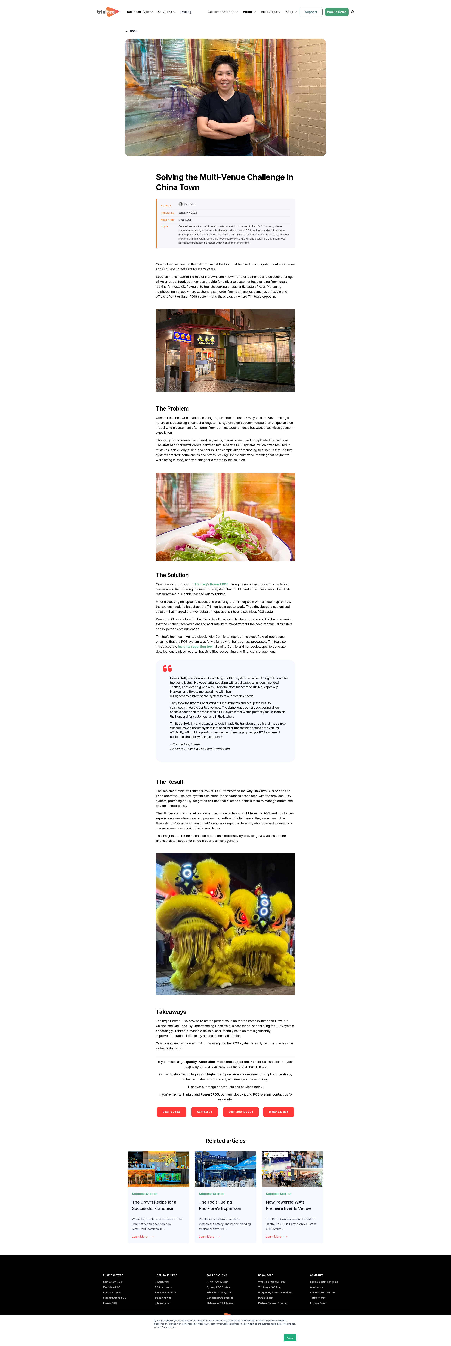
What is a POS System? (271, 1281)
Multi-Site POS (111, 1287)
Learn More (139, 1236)
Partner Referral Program (273, 1303)
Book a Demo (337, 12)
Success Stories (144, 1194)
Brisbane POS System (219, 1292)
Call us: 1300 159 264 (323, 1292)
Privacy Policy (318, 1303)
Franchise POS (112, 1292)
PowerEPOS (162, 1281)
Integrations (162, 1303)
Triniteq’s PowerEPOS (211, 584)
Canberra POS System (220, 1297)
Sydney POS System (219, 1287)
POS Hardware (163, 1287)
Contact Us (204, 1112)
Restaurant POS (112, 1281)
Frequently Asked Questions (275, 1292)
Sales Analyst (163, 1297)
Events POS (110, 1303)
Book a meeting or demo (324, 1281)
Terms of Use (318, 1297)
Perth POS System (217, 1281)
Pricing (186, 12)
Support (311, 12)
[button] (140, 12)
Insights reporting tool (195, 646)
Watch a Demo (278, 1112)
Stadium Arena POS (114, 1297)
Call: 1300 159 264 (241, 1112)
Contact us (316, 1287)
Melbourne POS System (220, 1303)
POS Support (265, 1297)
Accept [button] (290, 1337)
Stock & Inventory (165, 1292)
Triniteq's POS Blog (269, 1287)
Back (133, 31)
